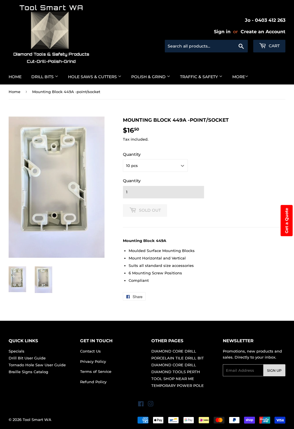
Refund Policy (93, 381)
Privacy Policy (93, 361)
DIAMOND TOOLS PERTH (175, 371)
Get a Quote (286, 220)
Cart (274, 45)
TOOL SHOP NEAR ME (172, 378)
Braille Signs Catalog (28, 371)
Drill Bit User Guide (27, 358)
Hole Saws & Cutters (93, 76)
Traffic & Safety (199, 76)
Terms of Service (95, 371)
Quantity (132, 154)
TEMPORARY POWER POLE (177, 385)
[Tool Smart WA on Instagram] (151, 404)
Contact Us (90, 351)
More (238, 76)
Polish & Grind (149, 76)
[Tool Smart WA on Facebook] (141, 404)
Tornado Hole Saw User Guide (37, 365)
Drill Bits (43, 76)
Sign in (222, 31)
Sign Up (274, 370)
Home (15, 76)
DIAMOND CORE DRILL (173, 351)
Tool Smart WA (37, 419)
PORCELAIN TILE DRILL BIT (177, 358)
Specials (16, 351)
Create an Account (263, 31)
